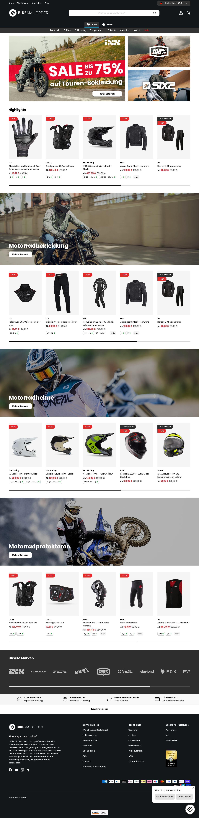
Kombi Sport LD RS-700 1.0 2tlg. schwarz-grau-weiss (98, 323)
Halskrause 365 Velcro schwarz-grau (25, 323)
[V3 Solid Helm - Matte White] (25, 445)
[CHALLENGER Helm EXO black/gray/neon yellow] (173, 445)
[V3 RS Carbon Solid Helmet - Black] (99, 137)
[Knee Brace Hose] (136, 594)
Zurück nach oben (99, 709)
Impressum (134, 740)
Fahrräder (55, 30)
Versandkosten (90, 740)
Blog (47, 3)
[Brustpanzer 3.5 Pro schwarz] (62, 137)
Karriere (132, 735)
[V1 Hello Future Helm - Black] (62, 445)
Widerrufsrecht (135, 750)
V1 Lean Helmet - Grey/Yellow (98, 473)
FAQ (85, 756)
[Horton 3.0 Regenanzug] (173, 137)
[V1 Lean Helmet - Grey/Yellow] (99, 445)
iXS (167, 735)
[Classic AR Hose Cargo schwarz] (62, 293)
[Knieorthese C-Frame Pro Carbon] (99, 594)
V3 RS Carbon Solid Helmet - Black (97, 168)
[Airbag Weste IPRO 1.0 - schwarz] (173, 594)
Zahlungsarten (90, 735)
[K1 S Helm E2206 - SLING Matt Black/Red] (136, 445)
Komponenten (96, 30)
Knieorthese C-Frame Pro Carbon (96, 624)
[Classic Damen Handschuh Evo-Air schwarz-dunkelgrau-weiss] (25, 137)
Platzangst (171, 729)
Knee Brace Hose (128, 622)
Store (11, 3)
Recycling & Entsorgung (94, 766)
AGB (130, 756)
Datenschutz (134, 745)
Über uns (132, 729)
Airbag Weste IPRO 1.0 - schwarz (173, 622)
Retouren (87, 745)
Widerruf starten (136, 761)
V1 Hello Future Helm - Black (59, 473)
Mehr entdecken (20, 254)
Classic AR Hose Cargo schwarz (62, 321)
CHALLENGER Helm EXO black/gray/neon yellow (169, 475)
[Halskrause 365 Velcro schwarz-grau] (25, 293)
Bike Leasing (89, 750)
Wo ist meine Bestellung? (95, 729)
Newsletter (37, 3)
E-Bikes (67, 30)
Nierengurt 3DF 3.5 (55, 622)
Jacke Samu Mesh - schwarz (134, 166)
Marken (137, 30)
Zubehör (112, 30)
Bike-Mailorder (20, 797)
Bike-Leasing (22, 3)
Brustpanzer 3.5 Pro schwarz (60, 166)
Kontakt (87, 761)
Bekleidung (80, 30)
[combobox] (114, 13)
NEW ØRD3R (171, 740)
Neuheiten (125, 30)
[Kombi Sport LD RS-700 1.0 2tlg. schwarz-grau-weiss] (99, 293)
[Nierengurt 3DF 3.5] (62, 594)
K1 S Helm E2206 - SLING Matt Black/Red (134, 475)
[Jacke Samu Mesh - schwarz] (136, 137)
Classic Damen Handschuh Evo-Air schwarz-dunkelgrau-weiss (24, 168)
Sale (146, 30)
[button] (189, 13)
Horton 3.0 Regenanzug (169, 166)
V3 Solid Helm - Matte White (23, 473)
